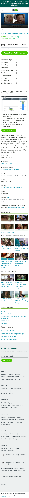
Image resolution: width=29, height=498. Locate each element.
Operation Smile (6, 163)
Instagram (11, 451)
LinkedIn (3, 451)
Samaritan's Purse (7, 314)
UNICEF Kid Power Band (9, 339)
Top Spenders (12, 403)
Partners (22, 436)
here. (2, 473)
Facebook (4, 169)
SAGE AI (17, 379)
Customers (13, 434)
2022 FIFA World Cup (7, 408)
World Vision (5, 321)
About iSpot (4, 434)
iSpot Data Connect (7, 379)
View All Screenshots (8, 233)
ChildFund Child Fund (8, 336)
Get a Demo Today (8, 130)
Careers (20, 434)
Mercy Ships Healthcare (9, 331)
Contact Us (14, 436)
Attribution (14, 391)
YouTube (16, 169)
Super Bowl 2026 (17, 405)
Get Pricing (13, 439)
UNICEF (3, 311)
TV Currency (19, 422)
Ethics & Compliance (7, 487)
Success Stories (6, 420)
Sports (17, 377)
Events (3, 422)
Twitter (10, 169)
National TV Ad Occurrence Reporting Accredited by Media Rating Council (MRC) (15, 462)
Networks (17, 374)
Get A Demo (6, 360)
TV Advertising (5, 425)
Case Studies (11, 417)
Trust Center (17, 487)
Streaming (11, 377)
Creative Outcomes (18, 420)
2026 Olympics (19, 408)
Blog (18, 417)
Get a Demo (5, 439)
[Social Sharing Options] (2, 29)
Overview (4, 374)
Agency (3, 377)
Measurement (5, 391)
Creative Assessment (15, 388)
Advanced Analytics (7, 393)
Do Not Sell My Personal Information (11, 476)
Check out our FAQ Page (16, 207)
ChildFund (4, 323)
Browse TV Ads (5, 405)
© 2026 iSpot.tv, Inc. (6, 485)
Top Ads (3, 403)
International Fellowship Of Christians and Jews (13, 317)
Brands (11, 374)
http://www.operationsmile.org (11, 187)
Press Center (5, 436)
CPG (22, 377)
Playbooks (10, 422)
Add (8, 197)
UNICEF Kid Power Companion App (12, 334)
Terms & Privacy (18, 485)
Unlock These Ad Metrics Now (14, 53)
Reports (3, 417)
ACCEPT (9, 496)
